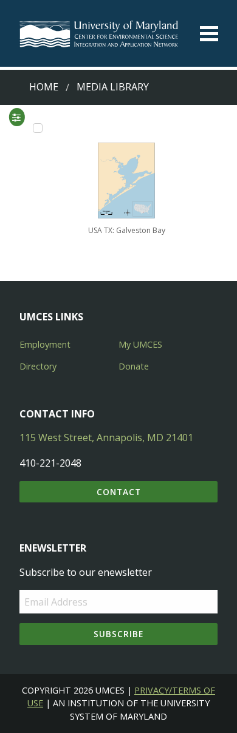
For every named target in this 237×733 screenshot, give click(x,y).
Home (43, 86)
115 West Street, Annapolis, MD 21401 (106, 437)
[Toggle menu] (209, 33)
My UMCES (140, 344)
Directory (38, 366)
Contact (119, 492)
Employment (44, 344)
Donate (133, 366)
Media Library (113, 86)
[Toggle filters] (16, 117)
